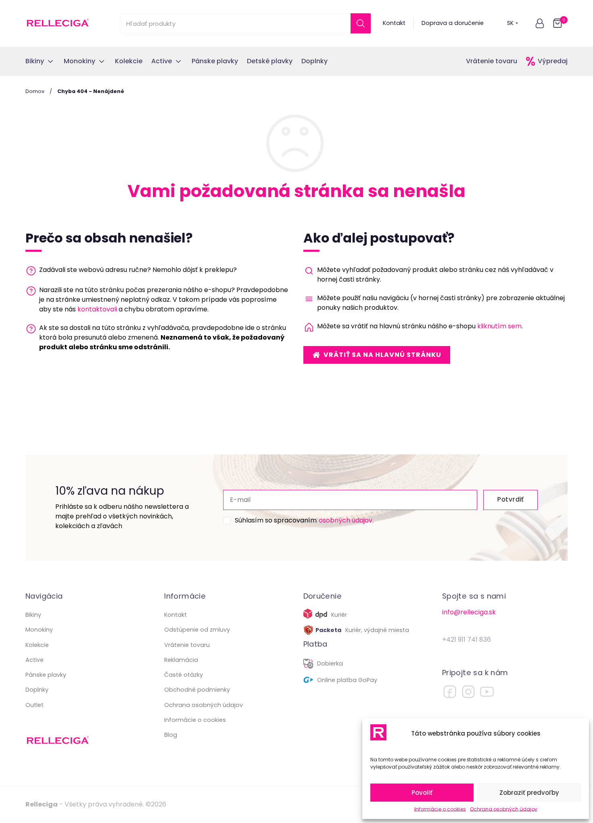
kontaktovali (97, 309)
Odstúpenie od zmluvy (197, 630)
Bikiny (33, 615)
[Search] (361, 23)
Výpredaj (553, 61)
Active (34, 660)
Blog (170, 735)
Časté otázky (183, 675)
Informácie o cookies (440, 809)
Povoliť (421, 792)
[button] (539, 23)
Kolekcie (37, 645)
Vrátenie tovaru (491, 61)
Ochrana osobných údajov (503, 809)
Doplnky (36, 690)
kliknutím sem (499, 326)
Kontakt (394, 23)
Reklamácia (181, 660)
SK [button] (510, 23)
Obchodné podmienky (197, 690)
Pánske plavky (45, 675)
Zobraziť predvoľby (529, 792)
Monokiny (39, 630)
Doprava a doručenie (453, 23)
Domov (34, 91)
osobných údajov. (346, 520)
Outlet (34, 705)
